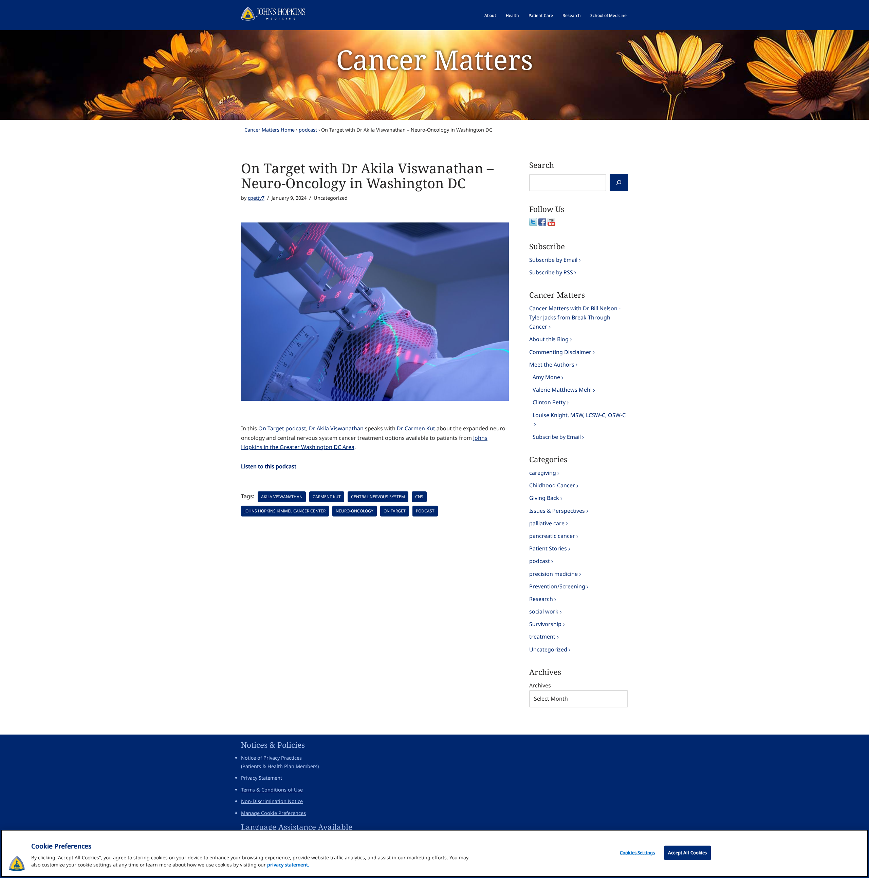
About (490, 15)
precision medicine (553, 574)
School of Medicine (608, 15)
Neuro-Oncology (354, 511)
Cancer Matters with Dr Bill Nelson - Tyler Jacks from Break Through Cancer (575, 317)
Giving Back (544, 498)
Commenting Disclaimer (560, 352)
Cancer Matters (434, 59)
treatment (542, 636)
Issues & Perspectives (557, 510)
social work (543, 611)
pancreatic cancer (552, 536)
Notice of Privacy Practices (271, 758)
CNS (419, 497)
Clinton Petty (549, 402)
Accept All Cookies (687, 853)
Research (571, 15)
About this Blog (549, 339)
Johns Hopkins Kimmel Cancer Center (285, 511)
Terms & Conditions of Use (272, 789)
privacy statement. (288, 864)
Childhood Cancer (552, 485)
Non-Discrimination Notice (272, 801)
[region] (434, 853)
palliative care (547, 523)
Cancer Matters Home (269, 129)
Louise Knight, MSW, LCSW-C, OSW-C (579, 415)
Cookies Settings (637, 853)
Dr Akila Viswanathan (336, 428)
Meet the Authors (551, 364)
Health (512, 15)
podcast (308, 129)
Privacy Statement (261, 778)
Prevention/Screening (557, 586)
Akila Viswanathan (281, 497)
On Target (395, 511)
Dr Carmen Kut (416, 428)
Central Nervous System (378, 497)
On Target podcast (282, 428)
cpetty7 (256, 198)
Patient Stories (548, 548)
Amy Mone (546, 377)
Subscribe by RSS (551, 272)
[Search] (619, 182)
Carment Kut (327, 497)
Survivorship (545, 624)
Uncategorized (548, 649)
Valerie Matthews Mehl (562, 389)
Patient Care (541, 15)
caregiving (542, 472)
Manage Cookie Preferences (273, 813)
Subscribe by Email (553, 260)
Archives (540, 685)
